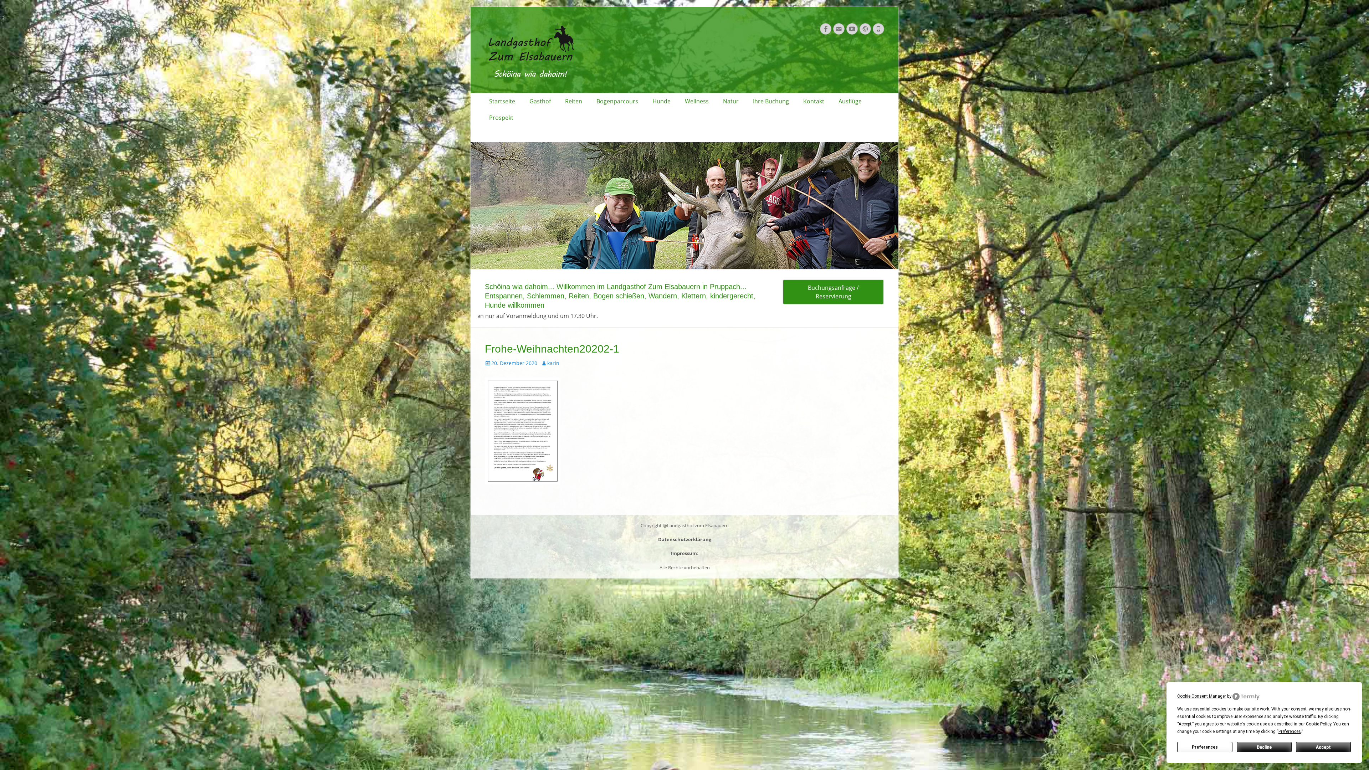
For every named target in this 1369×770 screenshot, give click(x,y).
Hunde (661, 101)
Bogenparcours (617, 101)
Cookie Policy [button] (1318, 724)
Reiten (573, 101)
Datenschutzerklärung (684, 539)
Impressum (684, 553)
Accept (1323, 747)
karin (553, 363)
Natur (731, 101)
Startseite (502, 101)
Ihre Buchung (771, 101)
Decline (1264, 747)
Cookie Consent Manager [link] (1201, 696)
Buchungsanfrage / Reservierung (833, 292)
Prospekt (501, 118)
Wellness (697, 101)
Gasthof (540, 101)
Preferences (1205, 747)
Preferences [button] (1289, 731)
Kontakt (813, 101)
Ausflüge (850, 101)
